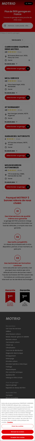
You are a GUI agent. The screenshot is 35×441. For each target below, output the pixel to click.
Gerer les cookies (17, 426)
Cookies (10, 422)
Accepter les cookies (17, 437)
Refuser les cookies (17, 432)
